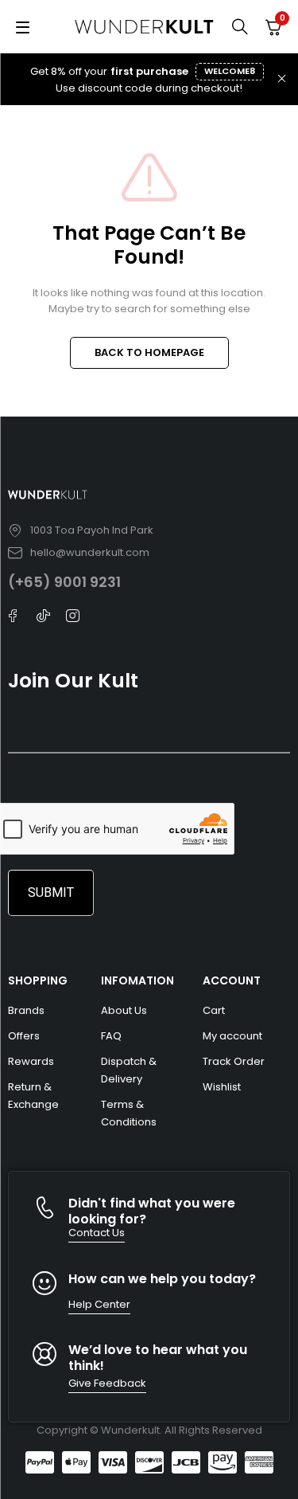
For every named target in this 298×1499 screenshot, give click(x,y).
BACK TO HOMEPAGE (149, 352)
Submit (51, 892)
